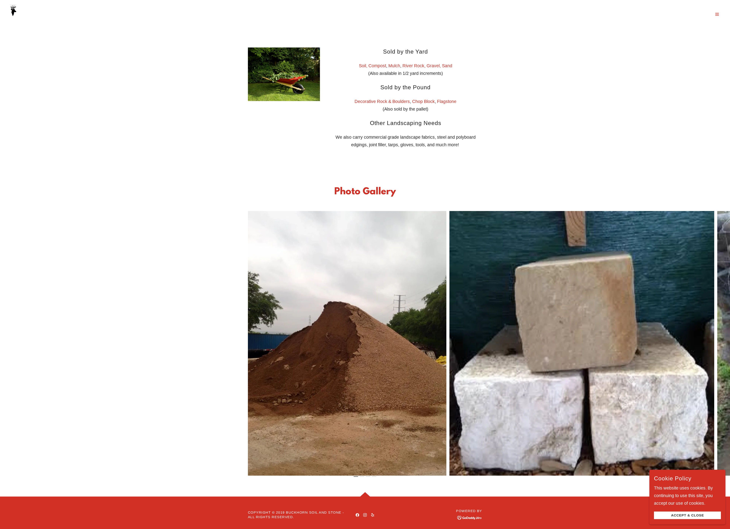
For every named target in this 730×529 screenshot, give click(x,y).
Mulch (394, 65)
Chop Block (423, 101)
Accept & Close (687, 515)
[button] (717, 14)
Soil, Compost (372, 65)
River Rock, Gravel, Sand (427, 65)
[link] (28, 13)
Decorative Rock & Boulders (382, 101)
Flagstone (446, 101)
